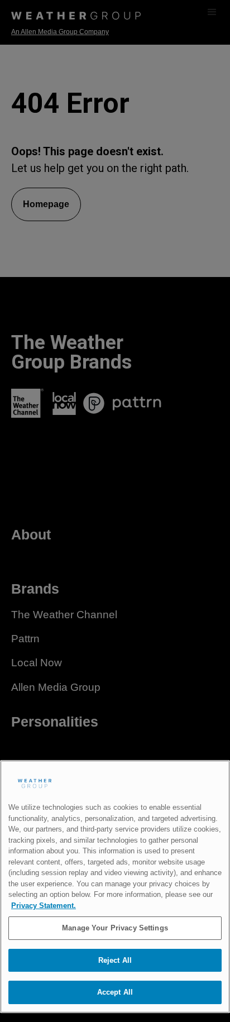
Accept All (115, 992)
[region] (115, 886)
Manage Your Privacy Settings (115, 928)
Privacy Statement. (43, 905)
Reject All (115, 960)
